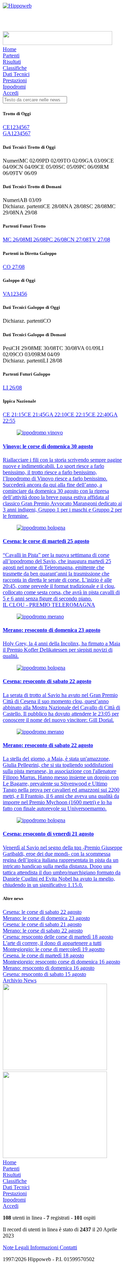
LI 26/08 (12, 387)
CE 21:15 (13, 414)
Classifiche (15, 68)
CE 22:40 (98, 414)
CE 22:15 (77, 414)
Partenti (11, 55)
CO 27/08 (14, 267)
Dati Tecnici (16, 74)
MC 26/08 (14, 239)
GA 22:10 (56, 414)
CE (6, 127)
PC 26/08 (56, 239)
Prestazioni (15, 80)
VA (6, 294)
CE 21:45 (34, 414)
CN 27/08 (78, 239)
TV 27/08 (99, 239)
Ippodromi (14, 87)
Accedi (10, 93)
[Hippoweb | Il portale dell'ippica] (17, 6)
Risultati (12, 62)
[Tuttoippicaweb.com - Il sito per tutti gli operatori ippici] (57, 43)
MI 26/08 (35, 239)
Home (9, 49)
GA (7, 133)
